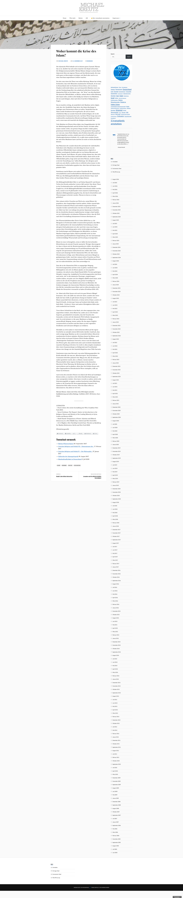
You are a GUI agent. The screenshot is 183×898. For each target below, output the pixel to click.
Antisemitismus (114, 87)
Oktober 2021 (116, 373)
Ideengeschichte (126, 93)
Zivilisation (77, 465)
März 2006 (115, 832)
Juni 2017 (115, 550)
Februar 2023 (116, 318)
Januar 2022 (116, 363)
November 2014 (117, 645)
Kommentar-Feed (117, 168)
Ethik (112, 91)
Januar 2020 (116, 444)
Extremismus (122, 91)
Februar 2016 (116, 604)
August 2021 (116, 380)
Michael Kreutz (63, 61)
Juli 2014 (115, 658)
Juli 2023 (115, 301)
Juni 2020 (115, 427)
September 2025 (117, 216)
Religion (129, 108)
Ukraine (123, 112)
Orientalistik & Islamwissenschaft (118, 106)
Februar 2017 (116, 563)
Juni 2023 (115, 305)
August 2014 (116, 655)
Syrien (124, 110)
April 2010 (115, 771)
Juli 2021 (115, 383)
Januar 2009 (116, 798)
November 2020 (117, 410)
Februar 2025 (116, 240)
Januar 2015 (116, 638)
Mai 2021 (115, 390)
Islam (58, 465)
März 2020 (115, 437)
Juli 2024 (115, 264)
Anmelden (115, 161)
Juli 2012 (115, 726)
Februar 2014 (116, 675)
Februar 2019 (116, 482)
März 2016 (115, 601)
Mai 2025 (115, 230)
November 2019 (117, 451)
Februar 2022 (116, 359)
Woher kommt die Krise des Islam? (76, 53)
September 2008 (117, 805)
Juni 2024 (115, 267)
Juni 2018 (115, 509)
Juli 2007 (115, 818)
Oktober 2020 (116, 414)
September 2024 (117, 257)
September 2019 (117, 458)
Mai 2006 (115, 828)
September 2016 (117, 580)
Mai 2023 (115, 308)
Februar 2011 (116, 757)
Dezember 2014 (116, 641)
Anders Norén (105, 887)
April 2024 (115, 274)
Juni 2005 (115, 852)
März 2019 (115, 478)
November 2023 (117, 291)
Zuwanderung (113, 118)
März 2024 (115, 277)
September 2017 (117, 539)
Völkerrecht (113, 114)
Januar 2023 (116, 322)
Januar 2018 (116, 526)
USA (127, 112)
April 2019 (115, 475)
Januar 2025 (116, 243)
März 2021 (115, 397)
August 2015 (116, 618)
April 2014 (115, 669)
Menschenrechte (115, 102)
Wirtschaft (118, 114)
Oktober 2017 (116, 536)
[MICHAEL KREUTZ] (91, 7)
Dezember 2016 (116, 570)
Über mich (72, 18)
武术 (87, 18)
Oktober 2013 (116, 689)
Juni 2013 (115, 703)
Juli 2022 (115, 342)
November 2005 (117, 839)
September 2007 (117, 815)
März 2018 (115, 519)
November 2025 (117, 209)
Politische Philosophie (115, 108)
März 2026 (115, 196)
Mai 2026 (115, 189)
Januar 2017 (116, 567)
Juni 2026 (115, 186)
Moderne (64, 465)
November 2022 (117, 329)
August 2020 (116, 420)
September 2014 (117, 652)
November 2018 (117, 492)
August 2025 (116, 220)
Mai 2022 (115, 349)
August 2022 (116, 339)
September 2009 (117, 784)
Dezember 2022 (116, 325)
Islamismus (126, 95)
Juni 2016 (115, 590)
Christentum (124, 87)
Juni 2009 (115, 791)
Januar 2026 (116, 203)
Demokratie (118, 89)
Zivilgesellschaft (114, 116)
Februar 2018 (116, 522)
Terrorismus (114, 112)
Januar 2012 (116, 737)
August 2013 (116, 696)
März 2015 (115, 631)
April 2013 (115, 709)
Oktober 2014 (116, 648)
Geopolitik (128, 91)
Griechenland (120, 93)
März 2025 (115, 237)
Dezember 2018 (116, 488)
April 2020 (115, 434)
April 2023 (115, 312)
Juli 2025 (115, 223)
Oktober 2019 (116, 454)
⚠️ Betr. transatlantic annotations (100, 18)
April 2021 (115, 393)
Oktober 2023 (116, 295)
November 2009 (117, 781)
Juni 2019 (115, 468)
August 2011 (116, 750)
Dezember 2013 (116, 682)
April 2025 (115, 233)
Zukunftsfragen (128, 116)
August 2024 (116, 261)
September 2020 (117, 417)
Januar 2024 (116, 284)
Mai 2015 (115, 624)
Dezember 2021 (116, 366)
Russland (113, 110)
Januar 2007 (116, 822)
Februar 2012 (116, 733)
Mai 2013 (115, 706)
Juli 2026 (115, 182)
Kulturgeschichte (114, 100)
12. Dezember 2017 (78, 61)
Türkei (120, 112)
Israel (112, 98)
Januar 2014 (116, 679)
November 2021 (117, 369)
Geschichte (114, 93)
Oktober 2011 (116, 743)
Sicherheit (119, 110)
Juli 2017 (115, 546)
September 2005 (117, 842)
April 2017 (115, 556)
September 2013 (117, 692)
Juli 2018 (115, 505)
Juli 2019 (115, 465)
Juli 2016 (115, 587)
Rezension (90, 61)
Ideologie (113, 96)
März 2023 (115, 315)
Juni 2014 (115, 662)
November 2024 (117, 250)
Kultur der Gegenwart (122, 98)
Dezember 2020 (116, 407)
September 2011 (117, 747)
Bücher (81, 18)
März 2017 (115, 560)
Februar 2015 (116, 635)
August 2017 (116, 543)
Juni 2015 (115, 621)
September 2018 (117, 499)
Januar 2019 (116, 485)
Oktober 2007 (116, 811)
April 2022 (115, 352)
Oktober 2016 (116, 577)
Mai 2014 (115, 665)
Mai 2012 (115, 730)
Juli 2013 (115, 699)
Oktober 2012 (116, 723)
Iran (117, 96)
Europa (116, 91)
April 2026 (115, 193)
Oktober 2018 (116, 495)
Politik (70, 465)
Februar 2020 (116, 441)
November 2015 (117, 611)
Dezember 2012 (116, 720)
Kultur (116, 98)
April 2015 (115, 628)
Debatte (113, 89)
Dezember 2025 (116, 206)
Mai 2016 (115, 594)
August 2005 (116, 845)
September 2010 (117, 764)
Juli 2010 (115, 767)
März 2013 (115, 713)
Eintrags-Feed (116, 165)
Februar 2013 (116, 716)
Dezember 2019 (116, 448)
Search (112, 54)
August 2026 (116, 179)
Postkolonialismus (123, 108)
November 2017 (117, 533)
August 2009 (116, 788)
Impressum (116, 18)
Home (64, 18)
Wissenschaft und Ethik (125, 114)
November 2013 (117, 686)
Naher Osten (115, 104)
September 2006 (117, 825)
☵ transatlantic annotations (118, 122)
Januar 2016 (116, 607)
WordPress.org (116, 171)
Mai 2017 (115, 553)
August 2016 (116, 584)
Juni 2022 (115, 346)
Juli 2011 (115, 754)
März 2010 (115, 774)
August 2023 (116, 298)
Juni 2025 (115, 227)
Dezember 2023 (116, 288)
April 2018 (115, 516)
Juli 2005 (115, 849)
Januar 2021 (116, 403)
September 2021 (117, 376)
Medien (120, 100)
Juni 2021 (115, 386)
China (120, 87)
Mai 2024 (115, 271)
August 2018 (116, 502)
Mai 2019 (115, 471)
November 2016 (117, 573)
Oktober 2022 (116, 332)
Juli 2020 (115, 424)
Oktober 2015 (116, 614)
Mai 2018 (115, 512)
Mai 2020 (115, 431)
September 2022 (117, 335)
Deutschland (127, 89)
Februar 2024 (116, 281)
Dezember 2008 (116, 801)
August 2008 (116, 808)
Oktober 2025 (116, 213)
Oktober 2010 (116, 760)
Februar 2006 (116, 835)
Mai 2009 (115, 794)
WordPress (86, 887)
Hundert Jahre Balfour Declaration (64, 476)
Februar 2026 (116, 199)
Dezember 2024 (116, 247)
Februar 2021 (116, 400)
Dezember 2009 (116, 777)
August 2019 (116, 461)
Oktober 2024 (116, 254)
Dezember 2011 (116, 740)
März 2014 (115, 672)
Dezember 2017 (116, 529)
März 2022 (115, 356)
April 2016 (115, 597)
